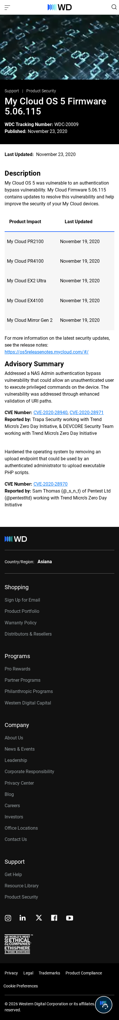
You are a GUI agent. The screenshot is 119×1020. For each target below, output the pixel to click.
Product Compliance (84, 973)
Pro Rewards (17, 669)
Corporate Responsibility (29, 771)
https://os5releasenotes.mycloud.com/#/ (47, 352)
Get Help (13, 874)
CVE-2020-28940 (51, 412)
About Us (14, 738)
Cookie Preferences (20, 986)
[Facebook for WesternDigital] (54, 919)
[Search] (114, 7)
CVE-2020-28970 (51, 484)
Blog (9, 794)
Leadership (16, 760)
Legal (28, 973)
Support (12, 91)
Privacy (11, 973)
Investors (14, 817)
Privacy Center (19, 783)
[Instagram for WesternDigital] (8, 919)
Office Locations (21, 828)
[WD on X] (39, 918)
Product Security (41, 91)
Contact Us (16, 839)
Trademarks (49, 973)
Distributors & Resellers (28, 634)
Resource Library (22, 885)
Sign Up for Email (22, 600)
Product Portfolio (22, 611)
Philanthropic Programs (29, 691)
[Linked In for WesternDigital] (23, 919)
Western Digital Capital (28, 703)
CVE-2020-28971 (87, 412)
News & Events (20, 749)
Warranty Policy (21, 622)
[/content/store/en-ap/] (60, 7)
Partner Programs (22, 680)
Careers (12, 805)
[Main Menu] (8, 7)
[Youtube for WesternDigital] (69, 919)
